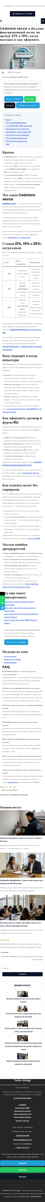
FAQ (7, 144)
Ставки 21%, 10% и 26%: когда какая (19, 126)
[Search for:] (22, 969)
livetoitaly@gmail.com (22, 1140)
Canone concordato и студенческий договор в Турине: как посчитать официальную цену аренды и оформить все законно (23, 1046)
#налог (15, 790)
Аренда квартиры (10, 662)
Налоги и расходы (10, 656)
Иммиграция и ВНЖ (22, 1108)
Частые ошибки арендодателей (16, 138)
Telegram (22, 1163)
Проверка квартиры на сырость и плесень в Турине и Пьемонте (21, 839)
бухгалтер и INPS (34, 538)
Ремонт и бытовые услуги (22, 1114)
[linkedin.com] (10, 787)
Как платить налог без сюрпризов (17, 135)
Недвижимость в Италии (19, 795)
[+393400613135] (2, 597)
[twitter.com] (14, 787)
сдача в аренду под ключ (30, 473)
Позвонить (9, 105)
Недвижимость (13, 237)
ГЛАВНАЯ (22, 1105)
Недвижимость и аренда (22, 1111)
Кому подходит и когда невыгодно (17, 129)
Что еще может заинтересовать (16, 141)
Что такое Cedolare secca (16, 123)
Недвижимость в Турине (12, 659)
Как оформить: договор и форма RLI (18, 132)
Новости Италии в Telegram (16, 642)
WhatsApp (30, 99)
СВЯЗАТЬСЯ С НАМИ (21, 13)
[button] (1, 21)
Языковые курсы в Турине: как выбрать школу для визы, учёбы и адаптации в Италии (20, 924)
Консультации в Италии (22, 1117)
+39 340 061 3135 (22, 1136)
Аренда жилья (25, 237)
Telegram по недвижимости (28, 105)
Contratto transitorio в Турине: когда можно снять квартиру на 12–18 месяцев (21, 882)
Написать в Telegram (13, 99)
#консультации (7, 790)
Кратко (8, 120)
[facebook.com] (6, 787)
